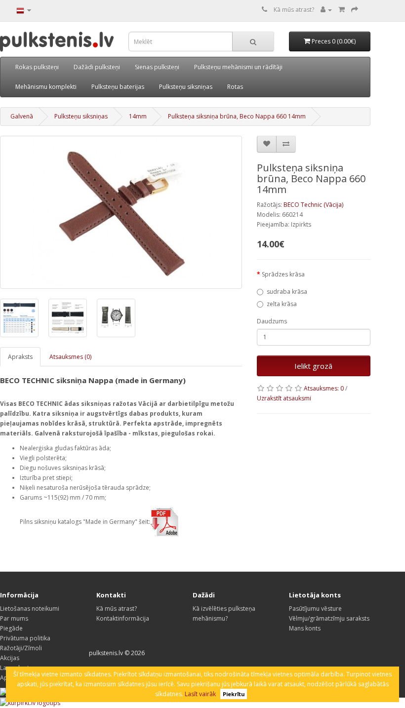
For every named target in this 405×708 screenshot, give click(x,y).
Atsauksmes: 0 (324, 388)
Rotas (235, 86)
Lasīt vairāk (200, 694)
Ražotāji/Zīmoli (21, 648)
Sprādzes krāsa (283, 274)
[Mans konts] (326, 9)
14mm (138, 116)
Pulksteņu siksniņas (185, 86)
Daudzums (272, 321)
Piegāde (11, 628)
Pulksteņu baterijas (117, 86)
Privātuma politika (25, 638)
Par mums (14, 618)
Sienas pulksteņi (157, 67)
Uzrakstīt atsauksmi (284, 398)
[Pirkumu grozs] (341, 9)
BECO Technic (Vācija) (313, 204)
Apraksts (20, 357)
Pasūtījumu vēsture (315, 608)
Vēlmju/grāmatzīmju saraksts (329, 618)
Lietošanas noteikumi (29, 608)
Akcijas (9, 658)
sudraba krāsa (287, 291)
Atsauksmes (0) (70, 357)
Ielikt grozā (313, 366)
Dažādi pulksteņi (97, 67)
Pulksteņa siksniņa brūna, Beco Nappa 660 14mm (237, 116)
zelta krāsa (282, 304)
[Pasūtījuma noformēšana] (354, 9)
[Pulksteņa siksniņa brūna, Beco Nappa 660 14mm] (121, 212)
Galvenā (21, 116)
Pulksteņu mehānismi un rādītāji (238, 67)
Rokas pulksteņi (37, 67)
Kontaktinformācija (122, 618)
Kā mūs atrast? (294, 9)
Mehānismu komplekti (46, 86)
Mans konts (305, 628)
